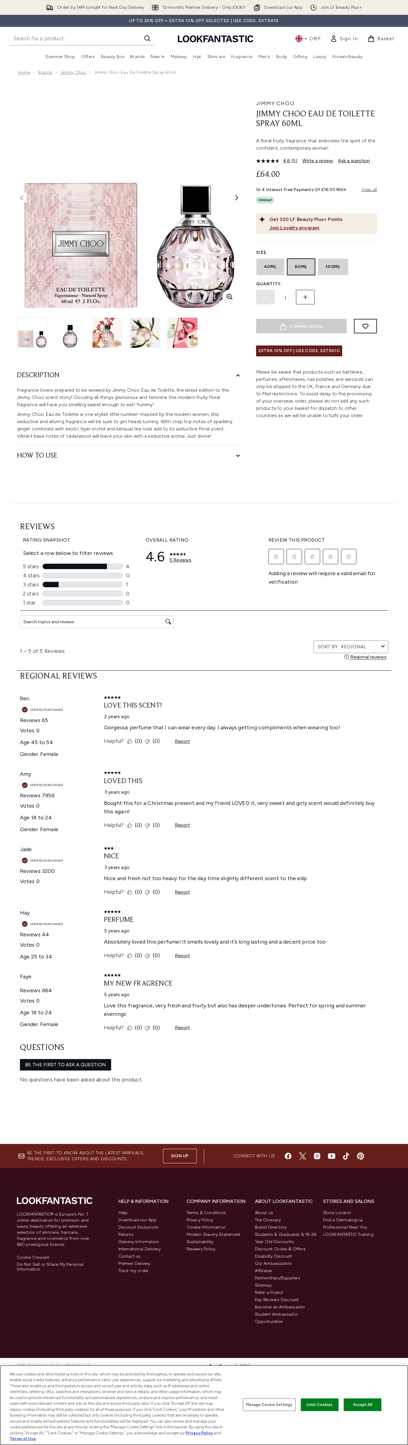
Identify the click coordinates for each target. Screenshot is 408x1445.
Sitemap (263, 1285)
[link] (343, 39)
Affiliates (263, 1270)
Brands (45, 72)
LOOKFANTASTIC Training (348, 1234)
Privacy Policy (200, 1220)
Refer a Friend (269, 1292)
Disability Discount (273, 1256)
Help (123, 1212)
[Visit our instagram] (317, 1156)
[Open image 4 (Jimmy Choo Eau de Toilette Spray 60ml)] (145, 333)
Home (24, 72)
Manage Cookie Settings (269, 1404)
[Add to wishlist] (365, 326)
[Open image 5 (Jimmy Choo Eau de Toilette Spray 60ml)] (182, 333)
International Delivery (139, 1249)
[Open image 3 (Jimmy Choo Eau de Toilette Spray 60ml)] (107, 333)
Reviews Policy (201, 1249)
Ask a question (354, 161)
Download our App (137, 1220)
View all (369, 189)
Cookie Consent (33, 1257)
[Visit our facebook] (288, 1156)
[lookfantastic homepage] (215, 38)
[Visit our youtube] (331, 1156)
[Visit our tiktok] (346, 1156)
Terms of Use (23, 1439)
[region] (204, 1405)
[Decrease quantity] (265, 297)
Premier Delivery (134, 1263)
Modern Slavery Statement (214, 1234)
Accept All (362, 1404)
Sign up (179, 1155)
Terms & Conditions (206, 1212)
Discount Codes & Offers (280, 1249)
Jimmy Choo (73, 72)
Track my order (133, 1270)
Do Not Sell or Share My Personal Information (50, 1267)
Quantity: (269, 284)
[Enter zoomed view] (229, 297)
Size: (262, 252)
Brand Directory (271, 1227)
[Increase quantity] (305, 297)
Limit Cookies (320, 1404)
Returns (125, 1234)
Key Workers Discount (277, 1299)
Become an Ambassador (280, 1307)
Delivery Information (138, 1241)
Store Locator (337, 1212)
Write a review (317, 161)
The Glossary (268, 1220)
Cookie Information (206, 1227)
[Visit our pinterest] (360, 1156)
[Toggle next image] (237, 197)
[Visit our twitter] (302, 1156)
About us (264, 1212)
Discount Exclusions (138, 1227)
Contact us (129, 1256)
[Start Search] (147, 38)
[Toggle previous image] (22, 197)
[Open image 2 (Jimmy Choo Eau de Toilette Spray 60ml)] (70, 333)
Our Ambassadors (273, 1263)
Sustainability (200, 1241)
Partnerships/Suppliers (277, 1278)
